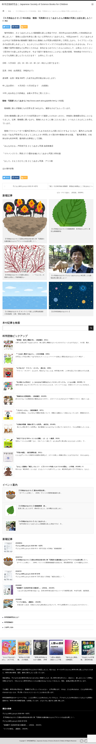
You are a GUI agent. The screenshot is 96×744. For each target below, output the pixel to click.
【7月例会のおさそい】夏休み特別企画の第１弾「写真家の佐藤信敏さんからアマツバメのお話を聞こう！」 (52, 560)
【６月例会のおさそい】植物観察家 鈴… (32, 506)
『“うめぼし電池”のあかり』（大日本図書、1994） (33, 354)
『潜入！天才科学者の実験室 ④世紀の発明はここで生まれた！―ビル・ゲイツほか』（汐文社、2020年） (70, 187)
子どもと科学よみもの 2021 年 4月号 (25, 186)
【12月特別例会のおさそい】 (60, 311)
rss (82, 741)
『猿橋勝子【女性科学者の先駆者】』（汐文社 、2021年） (35, 588)
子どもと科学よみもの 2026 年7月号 (28, 574)
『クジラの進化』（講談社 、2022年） (29, 602)
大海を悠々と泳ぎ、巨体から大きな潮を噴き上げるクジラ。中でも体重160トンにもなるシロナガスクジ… (52, 605)
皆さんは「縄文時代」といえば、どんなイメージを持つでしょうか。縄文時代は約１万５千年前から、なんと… (53, 469)
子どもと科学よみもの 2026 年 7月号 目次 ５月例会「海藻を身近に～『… (40, 577)
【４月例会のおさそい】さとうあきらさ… (32, 521)
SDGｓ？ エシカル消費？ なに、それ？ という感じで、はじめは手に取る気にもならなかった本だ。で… (51, 441)
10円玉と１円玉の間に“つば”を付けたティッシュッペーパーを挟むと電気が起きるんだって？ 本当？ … (50, 357)
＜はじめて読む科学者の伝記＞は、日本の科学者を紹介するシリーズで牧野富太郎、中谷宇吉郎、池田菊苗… (53, 591)
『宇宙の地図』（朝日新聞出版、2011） (29, 452)
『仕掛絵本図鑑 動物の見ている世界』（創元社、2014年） (36, 424)
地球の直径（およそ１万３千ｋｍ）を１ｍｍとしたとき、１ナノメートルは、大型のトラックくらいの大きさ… (53, 385)
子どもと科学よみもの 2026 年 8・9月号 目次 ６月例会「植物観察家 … (40, 548)
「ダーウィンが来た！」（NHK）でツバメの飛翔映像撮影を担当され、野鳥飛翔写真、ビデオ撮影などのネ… (52, 562)
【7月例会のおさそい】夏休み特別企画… (32, 490)
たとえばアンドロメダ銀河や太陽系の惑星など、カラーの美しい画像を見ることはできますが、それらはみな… (53, 455)
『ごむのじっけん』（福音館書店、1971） (30, 410)
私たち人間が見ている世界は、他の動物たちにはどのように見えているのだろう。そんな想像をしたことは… (53, 427)
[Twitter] (86, 741)
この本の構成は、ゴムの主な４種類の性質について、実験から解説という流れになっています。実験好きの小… (53, 413)
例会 (6, 21)
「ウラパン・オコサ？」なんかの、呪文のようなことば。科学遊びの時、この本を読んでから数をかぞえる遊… (53, 371)
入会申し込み (8, 627)
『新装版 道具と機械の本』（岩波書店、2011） (32, 340)
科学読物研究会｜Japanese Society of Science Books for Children (46, 740)
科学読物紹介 (8, 622)
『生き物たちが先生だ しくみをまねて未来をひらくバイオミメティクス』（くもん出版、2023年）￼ (50, 382)
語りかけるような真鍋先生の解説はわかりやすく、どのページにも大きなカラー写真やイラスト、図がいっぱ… (53, 399)
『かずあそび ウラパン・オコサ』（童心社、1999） (34, 368)
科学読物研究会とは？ (11, 617)
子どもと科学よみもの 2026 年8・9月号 (29, 546)
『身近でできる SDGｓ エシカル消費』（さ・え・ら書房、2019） (38, 438)
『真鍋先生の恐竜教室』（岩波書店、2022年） (32, 396)
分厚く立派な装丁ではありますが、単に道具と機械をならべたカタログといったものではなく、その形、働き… (53, 342)
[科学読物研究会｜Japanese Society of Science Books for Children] (35, 4)
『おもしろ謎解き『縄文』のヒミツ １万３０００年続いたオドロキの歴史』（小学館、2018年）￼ (50, 466)
